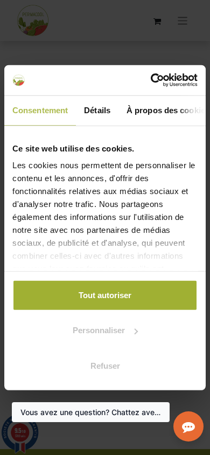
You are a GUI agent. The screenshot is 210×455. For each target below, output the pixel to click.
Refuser (105, 365)
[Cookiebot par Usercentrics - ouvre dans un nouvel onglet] (151, 80)
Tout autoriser (105, 294)
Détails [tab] (97, 109)
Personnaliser (99, 330)
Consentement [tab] (40, 109)
